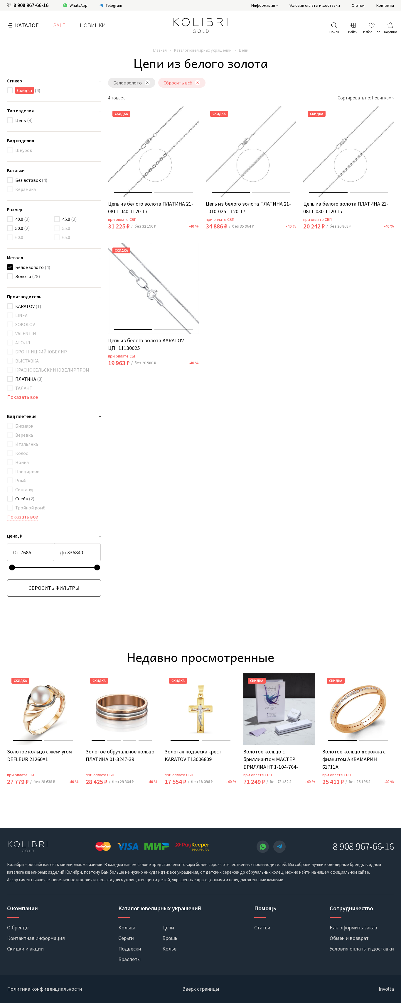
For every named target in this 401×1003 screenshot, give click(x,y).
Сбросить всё (178, 83)
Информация (263, 5)
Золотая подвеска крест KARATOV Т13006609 (193, 755)
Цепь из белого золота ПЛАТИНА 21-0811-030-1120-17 (345, 207)
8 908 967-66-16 (31, 5)
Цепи (168, 927)
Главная (160, 50)
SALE (59, 25)
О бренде (17, 927)
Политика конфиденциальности (44, 988)
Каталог (26, 25)
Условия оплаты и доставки (314, 5)
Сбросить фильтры (54, 587)
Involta (386, 988)
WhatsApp (78, 5)
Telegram (114, 5)
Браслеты (129, 959)
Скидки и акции (25, 948)
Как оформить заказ (353, 927)
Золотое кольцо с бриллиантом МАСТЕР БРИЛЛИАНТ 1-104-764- (270, 759)
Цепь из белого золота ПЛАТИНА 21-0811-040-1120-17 (150, 207)
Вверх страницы (200, 988)
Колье (169, 948)
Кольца (126, 927)
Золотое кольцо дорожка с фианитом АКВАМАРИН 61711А (353, 759)
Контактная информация (36, 938)
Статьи (358, 5)
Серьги (126, 938)
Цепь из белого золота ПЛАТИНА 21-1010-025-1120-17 (248, 207)
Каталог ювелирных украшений (203, 50)
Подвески (129, 948)
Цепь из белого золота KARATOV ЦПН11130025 (146, 344)
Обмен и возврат (349, 938)
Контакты (385, 5)
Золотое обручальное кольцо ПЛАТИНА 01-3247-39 (120, 755)
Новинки (93, 25)
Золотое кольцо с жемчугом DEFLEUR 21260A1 (39, 755)
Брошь (169, 938)
